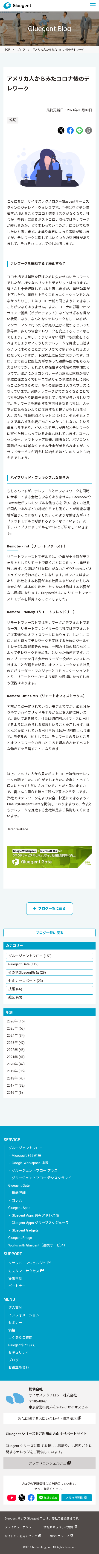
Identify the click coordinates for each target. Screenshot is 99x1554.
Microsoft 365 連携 (26, 1156)
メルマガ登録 (74, 1497)
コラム (17, 1200)
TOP (7, 49)
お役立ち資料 (18, 1367)
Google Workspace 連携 (30, 1163)
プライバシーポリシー (20, 1527)
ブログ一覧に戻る (52, 908)
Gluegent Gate (19, 1185)
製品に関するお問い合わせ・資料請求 (48, 1419)
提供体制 (15, 1279)
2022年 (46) (16, 1050)
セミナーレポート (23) (25, 981)
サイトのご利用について (21, 1536)
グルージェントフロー (25, 1148)
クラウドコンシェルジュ (27, 1263)
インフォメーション (23, 1315)
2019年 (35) (16, 1071)
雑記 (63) (15, 997)
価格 (11, 1330)
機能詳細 (19, 1193)
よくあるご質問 (20, 1337)
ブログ (21, 49)
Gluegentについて (21, 1345)
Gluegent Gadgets (25, 1230)
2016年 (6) (15, 1093)
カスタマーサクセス (24, 1271)
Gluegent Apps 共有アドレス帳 (35, 1215)
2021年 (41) (16, 1057)
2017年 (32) (16, 1086)
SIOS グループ (60, 1536)
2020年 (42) (16, 1064)
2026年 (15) (16, 1021)
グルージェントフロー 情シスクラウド (41, 1178)
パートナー (17, 1286)
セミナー (15, 1323)
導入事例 (15, 1308)
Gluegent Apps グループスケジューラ (40, 1223)
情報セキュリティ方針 (59, 1527)
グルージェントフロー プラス (35, 1170)
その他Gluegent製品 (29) (27, 972)
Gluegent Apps (19, 1208)
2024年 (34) (16, 1036)
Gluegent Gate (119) (23, 964)
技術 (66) (15, 989)
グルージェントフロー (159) (30, 956)
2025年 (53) (16, 1028)
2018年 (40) (16, 1078)
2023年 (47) (16, 1043)
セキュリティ (18, 1352)
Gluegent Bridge (20, 1238)
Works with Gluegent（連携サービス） (37, 1245)
